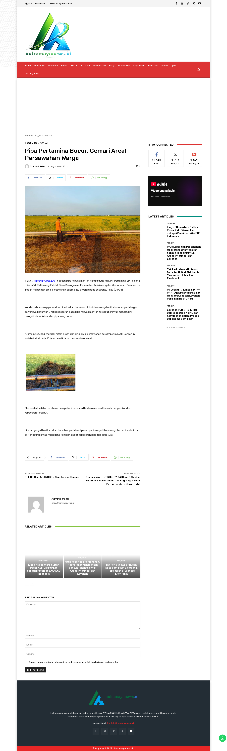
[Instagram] (182, 3)
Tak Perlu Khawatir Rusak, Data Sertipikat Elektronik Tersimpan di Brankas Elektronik (121, 569)
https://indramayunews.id (63, 503)
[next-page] (32, 583)
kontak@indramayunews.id (121, 723)
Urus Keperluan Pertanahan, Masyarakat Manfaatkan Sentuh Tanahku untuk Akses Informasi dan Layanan (82, 567)
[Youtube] (199, 3)
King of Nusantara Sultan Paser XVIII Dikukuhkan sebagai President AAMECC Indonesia (43, 569)
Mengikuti (175, 152)
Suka (156, 152)
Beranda (29, 135)
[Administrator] (27, 166)
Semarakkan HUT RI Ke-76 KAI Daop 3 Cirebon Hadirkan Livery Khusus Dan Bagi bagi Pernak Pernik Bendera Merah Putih (112, 481)
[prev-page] (27, 583)
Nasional (43, 561)
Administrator (41, 166)
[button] (198, 69)
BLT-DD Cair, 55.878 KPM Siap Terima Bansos (52, 477)
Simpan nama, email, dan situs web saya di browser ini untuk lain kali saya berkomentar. (73, 662)
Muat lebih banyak (174, 327)
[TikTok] (188, 3)
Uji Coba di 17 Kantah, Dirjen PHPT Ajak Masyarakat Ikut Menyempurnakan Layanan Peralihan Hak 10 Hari (183, 294)
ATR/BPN (82, 558)
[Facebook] (176, 3)
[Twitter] (193, 3)
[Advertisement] (113, 105)
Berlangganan (194, 152)
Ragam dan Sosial (43, 135)
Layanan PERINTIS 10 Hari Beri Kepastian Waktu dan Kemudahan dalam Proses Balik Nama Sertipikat (183, 314)
